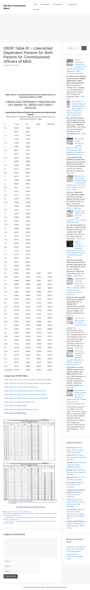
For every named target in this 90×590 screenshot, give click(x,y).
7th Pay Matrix (45, 4)
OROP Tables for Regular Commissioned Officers (21, 409)
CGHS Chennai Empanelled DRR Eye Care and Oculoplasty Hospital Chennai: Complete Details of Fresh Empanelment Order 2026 (76, 397)
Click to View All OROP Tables (15, 413)
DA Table (36, 9)
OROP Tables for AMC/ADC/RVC (15, 406)
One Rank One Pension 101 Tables (30, 513)
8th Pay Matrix (57, 4)
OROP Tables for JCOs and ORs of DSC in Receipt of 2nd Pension (27, 383)
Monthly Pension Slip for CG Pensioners (75, 485)
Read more (70, 173)
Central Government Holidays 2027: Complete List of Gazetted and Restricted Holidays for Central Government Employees (76, 66)
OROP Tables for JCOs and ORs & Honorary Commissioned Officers (28, 380)
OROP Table (27, 512)
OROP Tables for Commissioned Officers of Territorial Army (25, 391)
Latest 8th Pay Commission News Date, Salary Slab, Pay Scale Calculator (76, 549)
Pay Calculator (72, 4)
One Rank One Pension (12, 512)
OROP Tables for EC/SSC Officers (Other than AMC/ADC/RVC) (26, 398)
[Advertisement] (45, 26)
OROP (21, 512)
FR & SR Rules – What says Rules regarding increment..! (75, 450)
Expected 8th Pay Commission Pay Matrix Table (75, 556)
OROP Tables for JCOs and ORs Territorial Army (21, 387)
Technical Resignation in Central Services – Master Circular (76, 526)
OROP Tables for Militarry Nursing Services (19, 402)
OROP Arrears (48, 513)
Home (35, 4)
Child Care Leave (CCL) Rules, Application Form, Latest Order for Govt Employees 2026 (76, 514)
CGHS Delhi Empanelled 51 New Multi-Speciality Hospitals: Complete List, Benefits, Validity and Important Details (76, 357)
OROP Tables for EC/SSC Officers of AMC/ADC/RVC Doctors (25, 394)
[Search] (83, 48)
